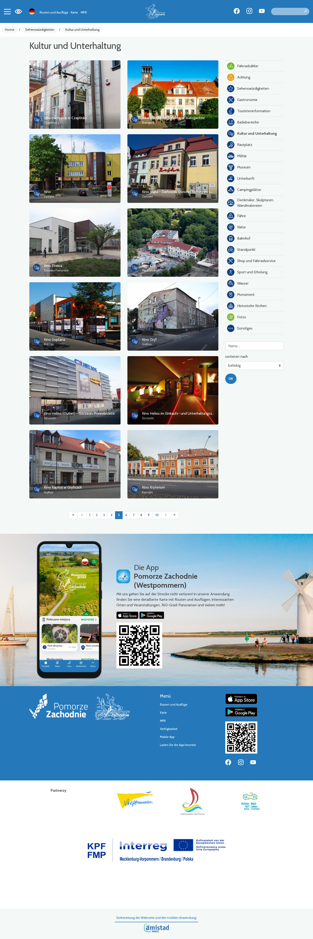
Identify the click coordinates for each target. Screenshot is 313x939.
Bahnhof (243, 238)
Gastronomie (247, 100)
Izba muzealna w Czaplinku (65, 118)
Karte (74, 12)
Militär (242, 156)
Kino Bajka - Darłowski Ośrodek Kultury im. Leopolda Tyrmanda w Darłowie (201, 192)
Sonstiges (245, 328)
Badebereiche (248, 122)
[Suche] (305, 11)
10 (157, 515)
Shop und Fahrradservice (256, 261)
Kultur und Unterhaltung (82, 30)
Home (9, 30)
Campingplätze (249, 189)
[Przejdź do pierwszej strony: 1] (73, 515)
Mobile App (167, 737)
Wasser (243, 283)
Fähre (241, 216)
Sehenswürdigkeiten (39, 30)
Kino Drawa (53, 265)
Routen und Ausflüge (54, 12)
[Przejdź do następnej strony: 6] (165, 515)
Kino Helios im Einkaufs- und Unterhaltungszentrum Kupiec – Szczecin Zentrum (204, 413)
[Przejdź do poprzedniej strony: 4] (81, 515)
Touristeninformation (253, 111)
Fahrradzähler (247, 66)
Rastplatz (244, 145)
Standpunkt (246, 249)
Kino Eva (149, 265)
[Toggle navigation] (7, 11)
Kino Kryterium (153, 487)
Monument (246, 294)
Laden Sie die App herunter (178, 745)
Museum (243, 167)
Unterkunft (246, 178)
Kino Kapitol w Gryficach (63, 487)
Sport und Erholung (252, 272)
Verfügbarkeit (168, 729)
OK (230, 379)
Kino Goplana (54, 339)
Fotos (241, 317)
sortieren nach (236, 356)
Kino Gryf (149, 339)
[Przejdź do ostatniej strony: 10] (174, 515)
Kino (47, 192)
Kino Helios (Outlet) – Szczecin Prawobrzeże (79, 413)
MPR (84, 12)
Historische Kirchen (252, 306)
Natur (241, 227)
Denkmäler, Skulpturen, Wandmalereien (255, 203)
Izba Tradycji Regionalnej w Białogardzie (173, 118)
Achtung (243, 77)
